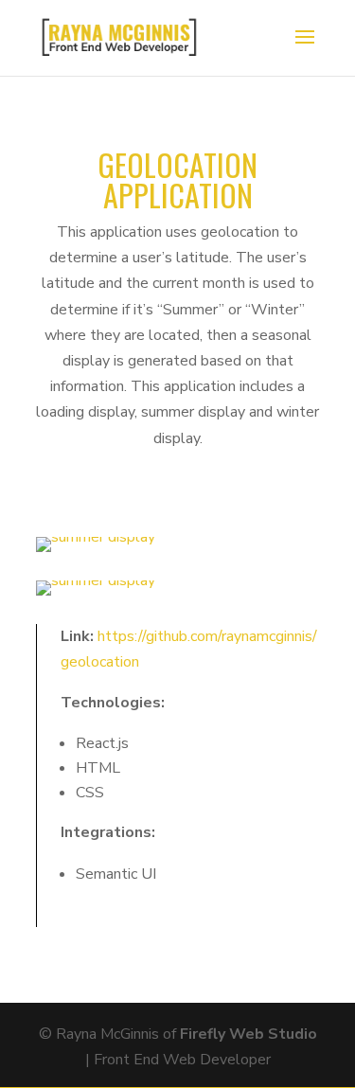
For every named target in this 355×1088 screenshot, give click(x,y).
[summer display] (95, 552)
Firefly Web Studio (248, 1034)
